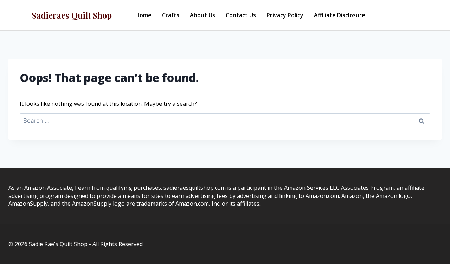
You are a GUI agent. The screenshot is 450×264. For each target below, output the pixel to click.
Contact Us (241, 15)
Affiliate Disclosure (339, 15)
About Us (202, 15)
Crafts (170, 15)
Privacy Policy (284, 15)
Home (143, 15)
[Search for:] (225, 120)
